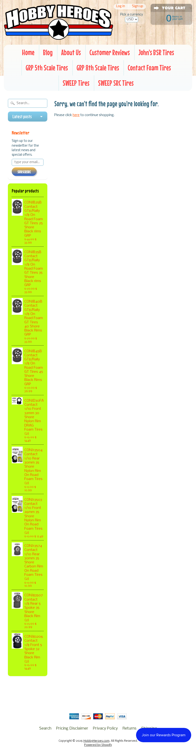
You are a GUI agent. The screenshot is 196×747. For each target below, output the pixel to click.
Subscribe (24, 172)
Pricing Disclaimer (72, 728)
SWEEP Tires (76, 83)
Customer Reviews (109, 52)
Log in (120, 6)
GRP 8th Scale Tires (97, 67)
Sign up (137, 6)
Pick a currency (131, 14)
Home (28, 52)
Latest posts (22, 116)
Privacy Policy (105, 728)
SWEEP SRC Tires (116, 83)
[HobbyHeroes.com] (58, 37)
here (76, 115)
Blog (48, 52)
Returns (129, 728)
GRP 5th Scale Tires (47, 67)
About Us (71, 52)
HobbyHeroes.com (96, 741)
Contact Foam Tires (149, 67)
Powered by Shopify (98, 745)
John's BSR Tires (156, 52)
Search (45, 728)
